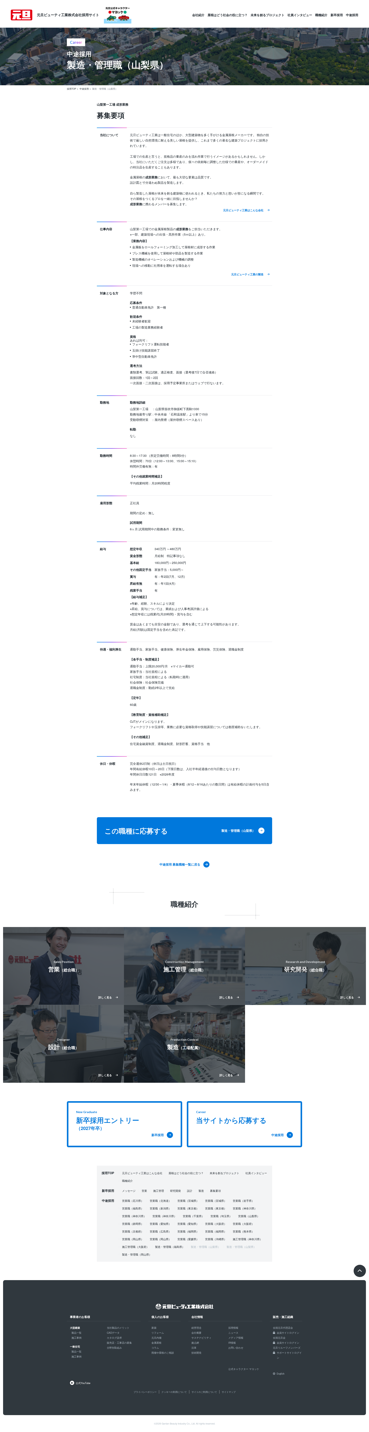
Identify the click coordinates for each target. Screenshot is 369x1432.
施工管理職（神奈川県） (247, 1239)
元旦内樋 (156, 1337)
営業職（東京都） (188, 1208)
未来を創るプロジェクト (267, 15)
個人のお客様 (160, 1317)
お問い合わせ (235, 1347)
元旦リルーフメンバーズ (286, 1347)
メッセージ (128, 1191)
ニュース (233, 1332)
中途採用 (352, 15)
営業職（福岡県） (188, 1231)
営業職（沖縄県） (216, 1239)
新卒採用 (337, 15)
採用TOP (108, 1173)
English (280, 1373)
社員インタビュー (300, 15)
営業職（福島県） (133, 1208)
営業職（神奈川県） (245, 1208)
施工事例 (76, 1337)
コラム (155, 1347)
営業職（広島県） (160, 1231)
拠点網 (195, 1342)
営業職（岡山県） (133, 1239)
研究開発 (175, 1191)
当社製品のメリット (118, 1327)
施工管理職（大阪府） (135, 1247)
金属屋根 (156, 1342)
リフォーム (157, 1332)
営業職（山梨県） (249, 1216)
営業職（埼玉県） (221, 1216)
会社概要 (196, 1332)
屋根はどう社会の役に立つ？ (228, 15)
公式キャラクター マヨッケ (243, 1369)
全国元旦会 (279, 1337)
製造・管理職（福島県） (170, 1247)
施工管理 (158, 1191)
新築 (153, 1327)
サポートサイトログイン (289, 1355)
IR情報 (232, 1342)
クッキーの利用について (174, 1391)
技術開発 (196, 1352)
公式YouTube (83, 1383)
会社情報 (197, 1317)
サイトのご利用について (204, 1391)
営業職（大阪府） (216, 1224)
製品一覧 (76, 1332)
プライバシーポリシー (145, 1391)
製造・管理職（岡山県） (137, 1254)
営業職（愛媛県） (188, 1239)
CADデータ (113, 1332)
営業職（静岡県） (133, 1224)
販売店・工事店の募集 (119, 1342)
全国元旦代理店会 (283, 1327)
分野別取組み (114, 1347)
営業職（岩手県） (243, 1201)
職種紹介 (321, 15)
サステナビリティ (201, 1337)
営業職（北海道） (160, 1201)
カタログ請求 (114, 1337)
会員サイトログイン (288, 1332)
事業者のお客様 (80, 1317)
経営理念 (196, 1327)
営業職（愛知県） (160, 1224)
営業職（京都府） (133, 1231)
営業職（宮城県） (188, 1201)
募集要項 (215, 1191)
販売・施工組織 (283, 1317)
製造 (201, 1191)
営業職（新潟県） (160, 1208)
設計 (189, 1191)
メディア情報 (235, 1337)
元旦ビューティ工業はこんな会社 (142, 1173)
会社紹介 (198, 15)
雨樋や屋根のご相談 (162, 1352)
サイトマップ (229, 1391)
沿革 (193, 1347)
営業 (144, 1191)
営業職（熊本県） (243, 1231)
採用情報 (233, 1327)
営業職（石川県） (133, 1201)
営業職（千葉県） (193, 1216)
